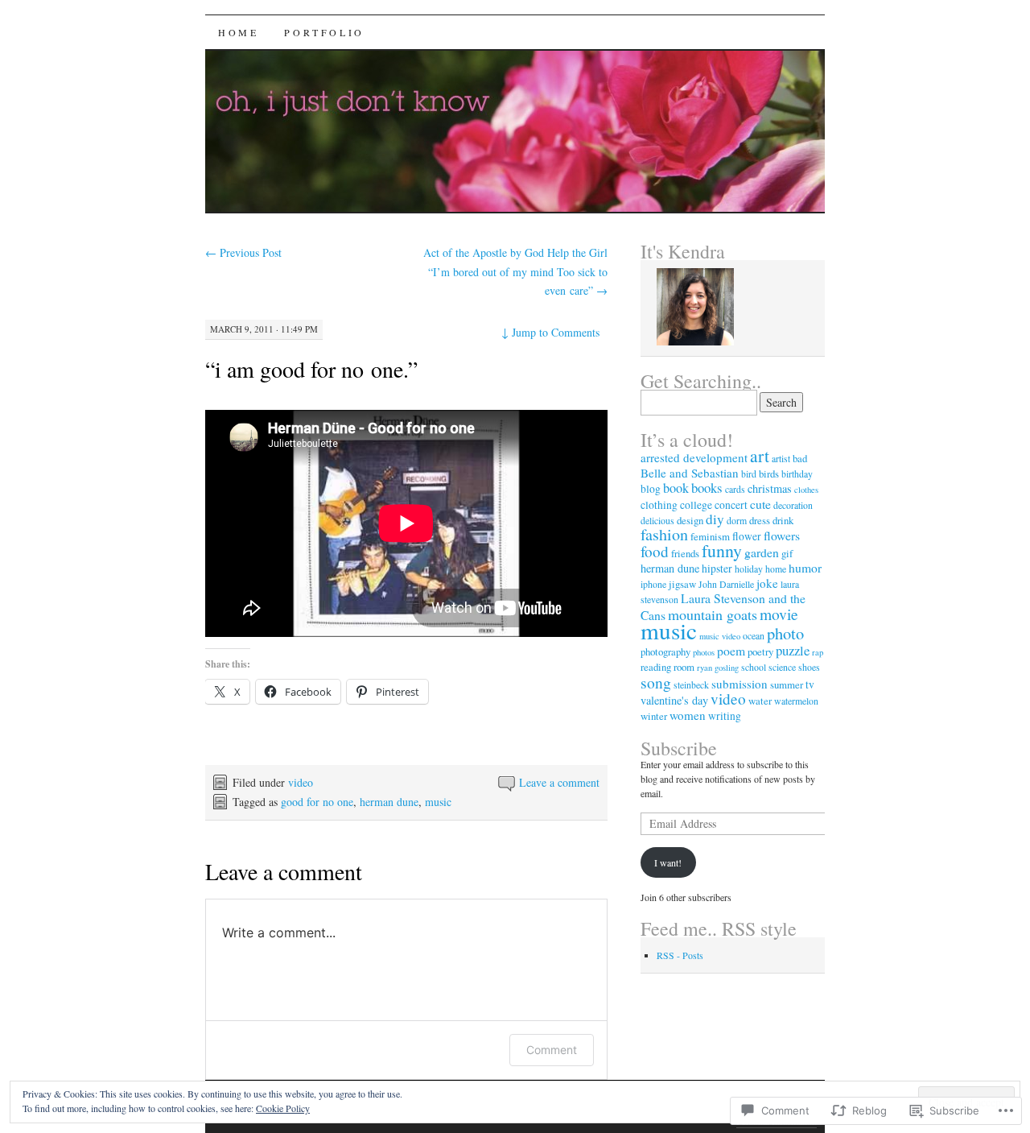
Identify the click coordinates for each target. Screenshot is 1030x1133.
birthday (797, 473)
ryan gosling (718, 667)
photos (704, 652)
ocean (753, 635)
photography (665, 651)
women (688, 715)
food (655, 551)
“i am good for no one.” (311, 369)
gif (787, 553)
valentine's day (674, 700)
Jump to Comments (550, 332)
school (753, 666)
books (707, 487)
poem (731, 650)
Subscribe (679, 748)
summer (786, 684)
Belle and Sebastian (690, 473)
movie (779, 613)
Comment (551, 1050)
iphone (653, 583)
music (438, 801)
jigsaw (682, 584)
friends (685, 553)
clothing (659, 505)
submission (739, 684)
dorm (737, 520)
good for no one (317, 801)
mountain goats (712, 614)
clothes (806, 489)
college (696, 505)
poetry (760, 651)
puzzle (793, 650)
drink (782, 520)
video (300, 782)
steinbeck (691, 684)
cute (760, 503)
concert (731, 505)
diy (715, 519)
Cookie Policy (283, 1108)
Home (238, 32)
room (684, 667)
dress (759, 520)
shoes (809, 666)
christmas (770, 488)
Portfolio (324, 32)
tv (809, 684)
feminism (710, 536)
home (775, 568)
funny (722, 550)
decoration (793, 504)
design (690, 520)
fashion (664, 534)
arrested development (694, 457)
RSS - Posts (680, 955)
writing (724, 716)
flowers (782, 535)
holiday (749, 568)
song (656, 682)
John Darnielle (726, 583)
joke (767, 583)
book (676, 488)
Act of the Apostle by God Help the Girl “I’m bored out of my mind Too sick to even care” (515, 272)
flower (746, 536)
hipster (717, 568)
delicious (657, 520)
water (760, 700)
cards (735, 488)
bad (800, 458)
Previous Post (243, 252)
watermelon (796, 700)
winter (654, 716)
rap (817, 652)
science (782, 666)
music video (719, 636)
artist (781, 458)
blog (651, 489)
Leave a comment (559, 782)
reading (656, 667)
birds (769, 473)
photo (785, 633)
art (759, 455)
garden (761, 552)
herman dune (389, 801)
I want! (668, 862)
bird (748, 473)
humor (805, 567)
